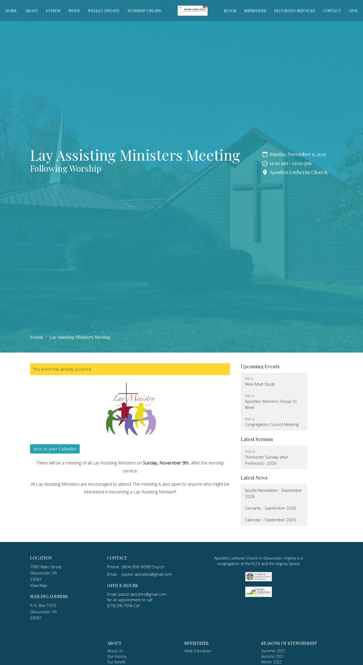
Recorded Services (294, 10)
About (31, 10)
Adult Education (197, 650)
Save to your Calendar (55, 448)
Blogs (230, 10)
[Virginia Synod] (258, 591)
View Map (38, 585)
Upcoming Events (260, 366)
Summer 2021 (273, 650)
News (74, 10)
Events (53, 10)
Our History (116, 656)
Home (11, 10)
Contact (332, 10)
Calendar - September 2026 (270, 519)
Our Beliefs (116, 661)
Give (353, 10)
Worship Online (145, 10)
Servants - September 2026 (270, 508)
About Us (115, 650)
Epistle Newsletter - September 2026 (273, 493)
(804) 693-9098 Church (143, 566)
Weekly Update (104, 10)
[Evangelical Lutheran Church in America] (258, 576)
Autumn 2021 (272, 656)
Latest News (254, 478)
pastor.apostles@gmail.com (147, 574)
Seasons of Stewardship (289, 643)
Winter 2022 (271, 661)
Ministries (255, 10)
